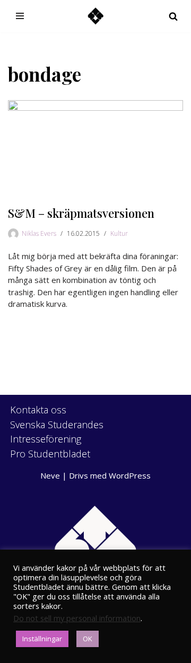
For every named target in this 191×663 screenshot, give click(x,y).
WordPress (130, 475)
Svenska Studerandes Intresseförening (56, 431)
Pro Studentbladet (50, 453)
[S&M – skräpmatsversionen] (95, 148)
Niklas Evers (39, 233)
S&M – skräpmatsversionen (81, 213)
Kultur (119, 233)
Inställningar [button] (42, 638)
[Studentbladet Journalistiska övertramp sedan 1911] (95, 16)
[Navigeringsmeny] (20, 15)
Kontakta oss (38, 409)
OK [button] (87, 638)
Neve (50, 475)
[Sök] (173, 16)
